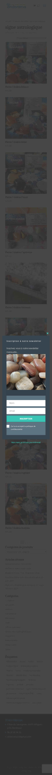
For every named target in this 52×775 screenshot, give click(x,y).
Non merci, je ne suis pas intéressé (26, 442)
